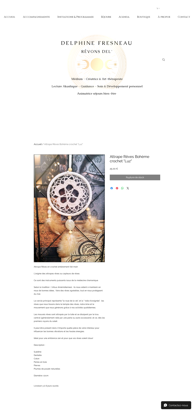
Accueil (38, 144)
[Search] (164, 60)
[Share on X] (128, 188)
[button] (159, 8)
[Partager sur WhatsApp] (122, 188)
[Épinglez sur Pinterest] (117, 188)
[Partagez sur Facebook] (111, 188)
